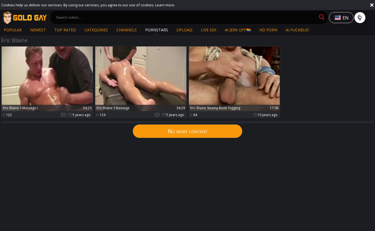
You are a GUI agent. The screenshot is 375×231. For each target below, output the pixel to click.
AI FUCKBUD (297, 29)
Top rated (65, 29)
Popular (13, 29)
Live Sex (208, 29)
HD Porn (268, 29)
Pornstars (156, 29)
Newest (38, 29)
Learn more (164, 4)
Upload (184, 29)
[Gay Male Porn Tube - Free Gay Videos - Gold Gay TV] (24, 17)
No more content (188, 131)
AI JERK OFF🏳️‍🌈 (238, 29)
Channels (126, 29)
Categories (96, 29)
